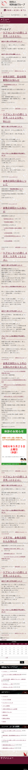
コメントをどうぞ (13, 176)
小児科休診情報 (8, 233)
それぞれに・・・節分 (8, 684)
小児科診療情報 (8, 241)
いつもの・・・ (6, 671)
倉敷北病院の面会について (9, 745)
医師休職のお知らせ (9, 553)
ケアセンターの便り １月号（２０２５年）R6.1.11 (15, 118)
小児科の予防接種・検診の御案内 (13, 228)
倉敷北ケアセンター (19, 71)
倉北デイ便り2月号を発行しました (11, 41)
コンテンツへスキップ (5, 21)
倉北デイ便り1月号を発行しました (11, 126)
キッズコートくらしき (8, 702)
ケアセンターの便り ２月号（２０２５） (12, 730)
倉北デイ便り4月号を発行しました (11, 265)
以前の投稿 (3, 639)
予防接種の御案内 (8, 222)
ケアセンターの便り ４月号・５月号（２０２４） (15, 256)
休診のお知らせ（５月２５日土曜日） (14, 396)
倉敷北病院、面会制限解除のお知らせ (11, 735)
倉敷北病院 (17, 108)
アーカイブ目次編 (7, 699)
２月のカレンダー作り (8, 687)
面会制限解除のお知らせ (10, 84)
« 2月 (6, 657)
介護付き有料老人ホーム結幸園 (10, 709)
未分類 (4, 721)
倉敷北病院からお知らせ (8, 748)
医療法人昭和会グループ (14, 3)
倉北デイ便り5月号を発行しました (11, 311)
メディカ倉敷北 (6, 705)
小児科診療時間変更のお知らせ (12, 236)
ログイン (25, 769)
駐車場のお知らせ (8, 219)
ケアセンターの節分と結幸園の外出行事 (12, 674)
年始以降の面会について (16, 189)
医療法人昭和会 (6, 718)
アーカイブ (5, 696)
